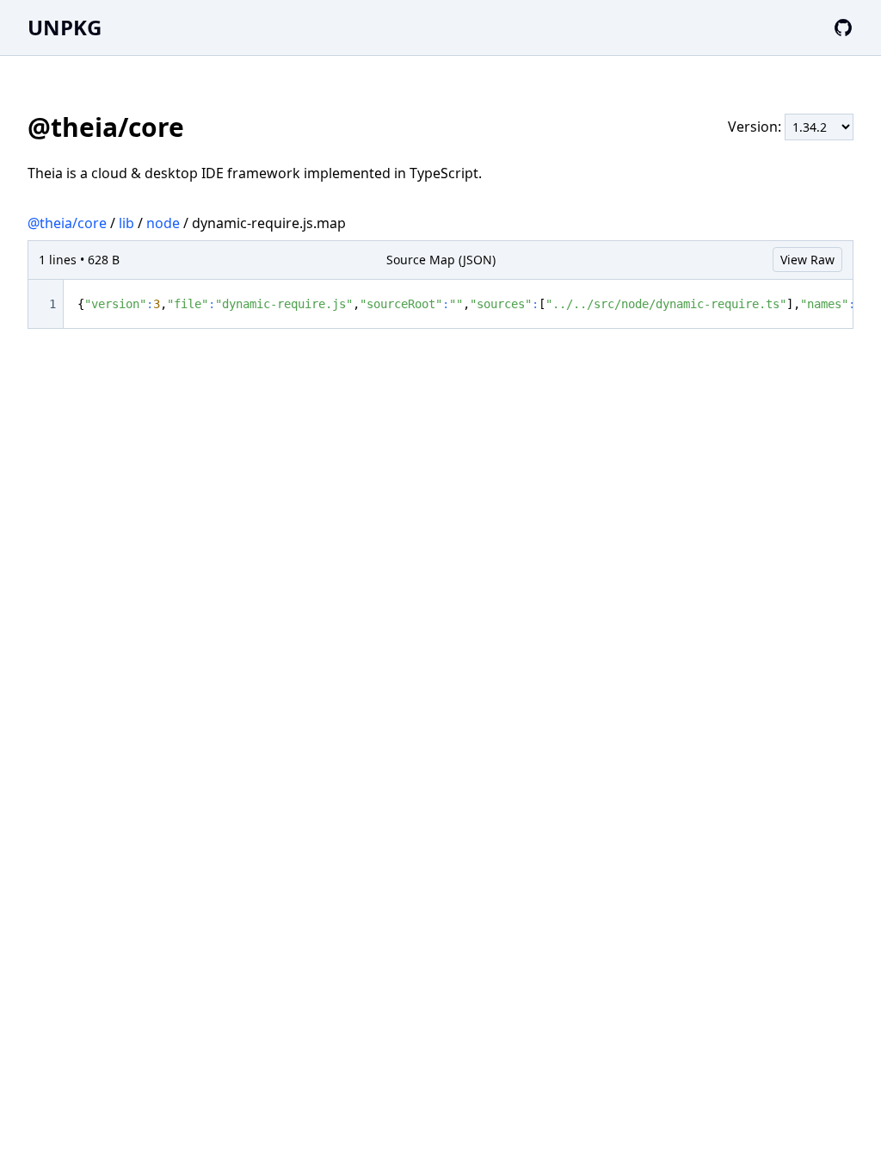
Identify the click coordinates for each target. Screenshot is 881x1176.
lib (126, 223)
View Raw (807, 259)
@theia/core (67, 223)
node (163, 223)
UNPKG (65, 27)
